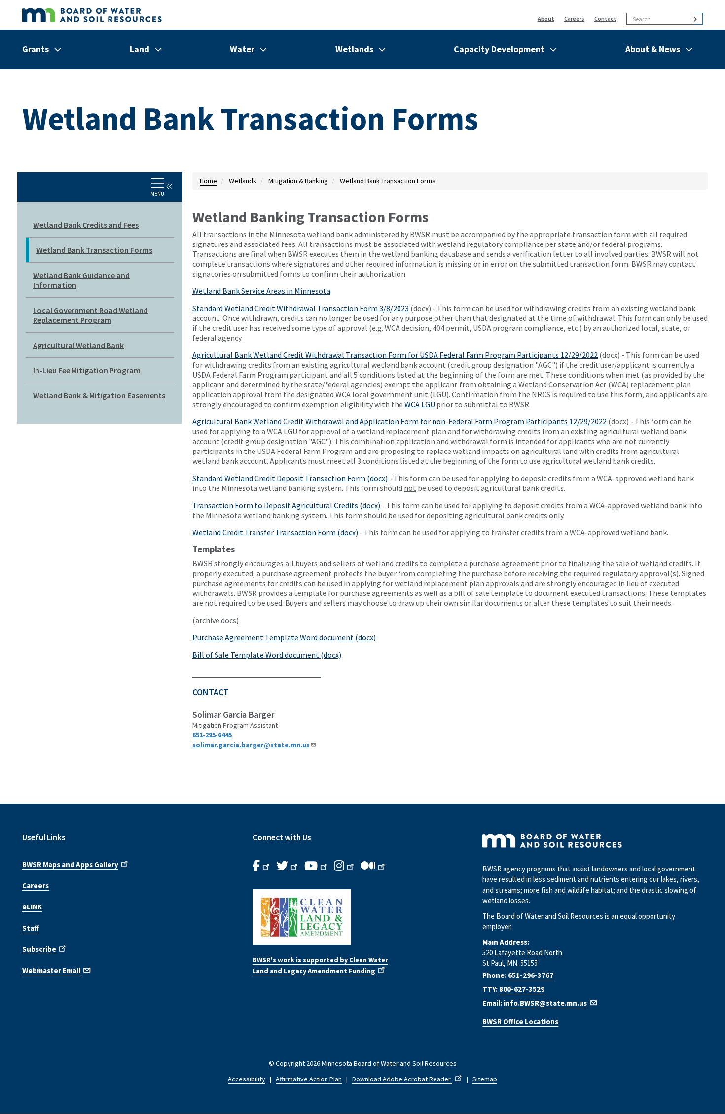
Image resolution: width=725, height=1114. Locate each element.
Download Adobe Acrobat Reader (402, 1079)
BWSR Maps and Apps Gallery (70, 864)
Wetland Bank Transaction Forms (94, 250)
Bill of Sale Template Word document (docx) (266, 655)
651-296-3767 (530, 975)
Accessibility (246, 1079)
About (546, 18)
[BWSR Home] (209, 15)
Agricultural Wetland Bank (78, 345)
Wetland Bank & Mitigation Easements (99, 395)
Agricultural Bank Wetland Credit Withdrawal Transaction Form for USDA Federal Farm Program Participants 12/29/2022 (395, 355)
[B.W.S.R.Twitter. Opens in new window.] (287, 866)
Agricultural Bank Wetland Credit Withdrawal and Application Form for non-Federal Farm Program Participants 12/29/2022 (399, 421)
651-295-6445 (212, 735)
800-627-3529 (521, 989)
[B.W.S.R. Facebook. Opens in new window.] (262, 866)
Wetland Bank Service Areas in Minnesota (261, 291)
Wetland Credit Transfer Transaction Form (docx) (275, 532)
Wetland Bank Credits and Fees (86, 225)
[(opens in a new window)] (363, 917)
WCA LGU (419, 404)
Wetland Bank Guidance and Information (81, 280)
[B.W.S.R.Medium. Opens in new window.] (374, 866)
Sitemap (484, 1079)
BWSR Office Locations (520, 1021)
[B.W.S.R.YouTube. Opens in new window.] (316, 866)
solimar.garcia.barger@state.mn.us (251, 744)
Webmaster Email (51, 970)
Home (208, 180)
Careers (574, 18)
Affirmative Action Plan (309, 1079)
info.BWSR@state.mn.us (545, 1003)
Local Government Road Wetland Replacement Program (90, 315)
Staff (30, 928)
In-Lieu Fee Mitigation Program (87, 370)
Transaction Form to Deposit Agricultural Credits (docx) (286, 505)
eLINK (32, 906)
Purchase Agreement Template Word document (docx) (284, 637)
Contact (605, 18)
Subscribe (39, 949)
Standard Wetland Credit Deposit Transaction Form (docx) (290, 478)
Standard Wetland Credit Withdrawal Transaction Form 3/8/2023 (300, 308)
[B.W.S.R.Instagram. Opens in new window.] (345, 866)
